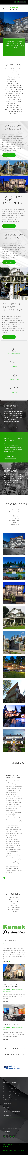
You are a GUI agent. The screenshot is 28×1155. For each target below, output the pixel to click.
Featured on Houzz (12, 943)
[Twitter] (21, 2)
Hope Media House (19, 1068)
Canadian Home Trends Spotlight (11, 1029)
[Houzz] (24, 2)
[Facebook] (18, 2)
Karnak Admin (7, 861)
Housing (14, 907)
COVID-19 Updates (11, 859)
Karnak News (15, 861)
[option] (14, 785)
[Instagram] (15, 2)
